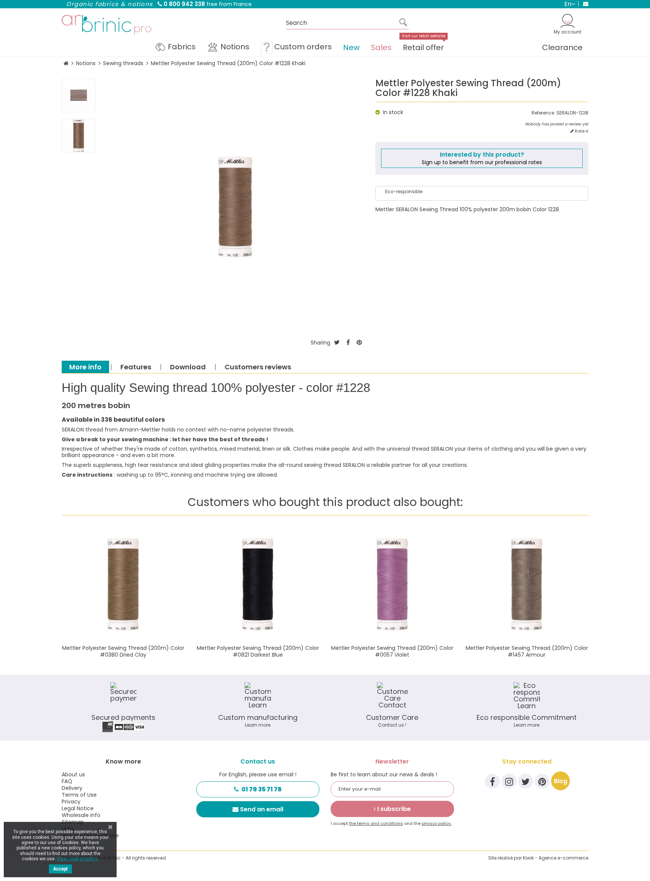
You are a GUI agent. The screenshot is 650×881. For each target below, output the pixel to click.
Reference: (543, 113)
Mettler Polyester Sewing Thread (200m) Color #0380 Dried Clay (123, 651)
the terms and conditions (376, 823)
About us (73, 774)
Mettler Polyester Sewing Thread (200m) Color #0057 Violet (392, 651)
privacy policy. (436, 823)
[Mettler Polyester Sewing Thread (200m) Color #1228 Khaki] (79, 95)
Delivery (72, 788)
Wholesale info (81, 815)
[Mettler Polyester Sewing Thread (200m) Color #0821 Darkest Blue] (258, 585)
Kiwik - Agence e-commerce (555, 858)
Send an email (261, 809)
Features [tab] (135, 367)
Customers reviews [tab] (258, 367)
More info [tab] (85, 367)
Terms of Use (79, 795)
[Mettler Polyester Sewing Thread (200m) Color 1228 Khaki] (79, 135)
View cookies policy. (78, 858)
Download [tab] (188, 367)
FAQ (67, 781)
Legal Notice (78, 808)
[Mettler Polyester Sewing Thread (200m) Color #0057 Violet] (392, 585)
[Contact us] (583, 3)
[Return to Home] (66, 63)
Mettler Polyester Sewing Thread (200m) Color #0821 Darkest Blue (258, 651)
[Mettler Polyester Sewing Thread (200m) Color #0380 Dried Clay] (123, 585)
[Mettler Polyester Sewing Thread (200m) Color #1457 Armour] (527, 585)
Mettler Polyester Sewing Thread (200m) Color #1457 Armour (527, 651)
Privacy (71, 802)
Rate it (581, 131)
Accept (60, 869)
